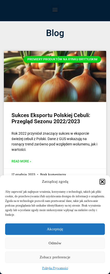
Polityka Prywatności (55, 268)
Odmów (55, 243)
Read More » (21, 161)
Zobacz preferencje (55, 257)
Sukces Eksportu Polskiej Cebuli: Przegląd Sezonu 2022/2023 (51, 118)
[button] (102, 181)
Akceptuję (55, 229)
